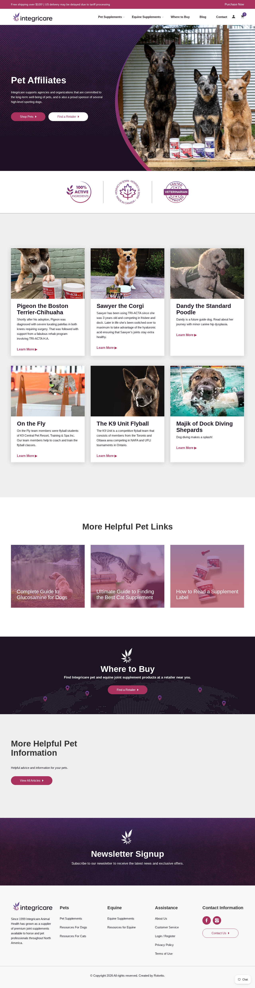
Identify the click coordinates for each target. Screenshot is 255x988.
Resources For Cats (73, 936)
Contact (221, 16)
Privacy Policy (164, 945)
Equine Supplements (146, 16)
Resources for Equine (121, 927)
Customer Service (167, 927)
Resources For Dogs (73, 927)
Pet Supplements (110, 16)
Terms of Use (164, 953)
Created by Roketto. (152, 975)
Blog (203, 16)
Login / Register (165, 936)
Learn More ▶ (27, 349)
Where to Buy (180, 16)
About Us (161, 918)
